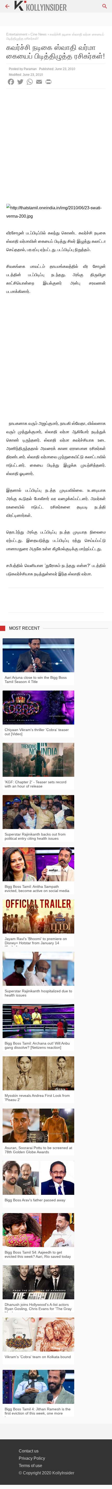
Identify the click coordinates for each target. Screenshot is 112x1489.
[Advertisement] (56, 147)
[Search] (105, 6)
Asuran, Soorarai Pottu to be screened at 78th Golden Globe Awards (38, 1150)
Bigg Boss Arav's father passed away (35, 1200)
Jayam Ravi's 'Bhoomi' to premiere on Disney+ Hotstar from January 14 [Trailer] (36, 943)
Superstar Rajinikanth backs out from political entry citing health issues (35, 836)
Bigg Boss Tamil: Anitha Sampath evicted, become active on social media (37, 888)
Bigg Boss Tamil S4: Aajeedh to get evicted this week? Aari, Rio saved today (38, 1254)
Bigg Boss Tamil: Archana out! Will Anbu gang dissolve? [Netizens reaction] (37, 1045)
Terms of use (30, 1465)
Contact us (29, 1451)
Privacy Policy (32, 1458)
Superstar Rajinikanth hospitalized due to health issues (38, 993)
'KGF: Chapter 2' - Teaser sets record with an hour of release (35, 784)
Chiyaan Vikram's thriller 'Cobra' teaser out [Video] (37, 732)
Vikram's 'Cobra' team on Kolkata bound (38, 1357)
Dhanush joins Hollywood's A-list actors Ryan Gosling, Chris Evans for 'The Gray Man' (38, 1308)
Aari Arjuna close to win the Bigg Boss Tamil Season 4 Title (36, 679)
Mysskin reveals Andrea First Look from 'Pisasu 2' (37, 1097)
